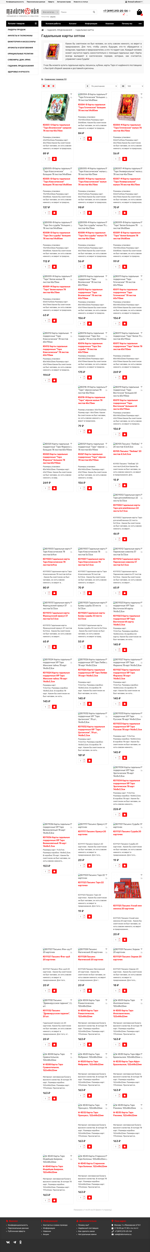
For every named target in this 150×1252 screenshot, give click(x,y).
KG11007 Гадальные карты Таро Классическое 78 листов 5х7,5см (91, 562)
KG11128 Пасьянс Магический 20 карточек (90, 958)
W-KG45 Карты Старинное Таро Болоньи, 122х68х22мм (92, 1165)
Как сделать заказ (86, 1231)
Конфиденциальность (15, 2)
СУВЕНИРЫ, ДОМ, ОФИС (19, 60)
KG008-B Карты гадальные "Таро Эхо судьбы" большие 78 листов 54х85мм (57, 235)
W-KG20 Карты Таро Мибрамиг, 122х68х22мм (90, 1063)
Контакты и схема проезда (55, 1225)
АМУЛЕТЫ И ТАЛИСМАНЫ (20, 36)
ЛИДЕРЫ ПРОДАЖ (16, 29)
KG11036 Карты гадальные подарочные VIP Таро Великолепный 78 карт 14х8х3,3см (56, 841)
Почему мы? (83, 1225)
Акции (46, 1234)
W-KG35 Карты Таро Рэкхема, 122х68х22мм (125, 1114)
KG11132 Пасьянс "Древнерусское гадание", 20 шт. (56, 1013)
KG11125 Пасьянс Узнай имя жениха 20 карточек (127, 907)
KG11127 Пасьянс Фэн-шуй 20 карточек (56, 958)
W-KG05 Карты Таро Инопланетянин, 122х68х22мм (123, 1013)
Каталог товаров (16, 23)
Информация (91, 23)
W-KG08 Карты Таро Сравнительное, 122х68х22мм (53, 1067)
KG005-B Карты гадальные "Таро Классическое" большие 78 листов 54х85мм (57, 182)
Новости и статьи (81, 2)
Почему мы (127, 23)
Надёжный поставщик (88, 1228)
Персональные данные (36, 2)
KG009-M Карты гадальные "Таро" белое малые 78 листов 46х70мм (56, 289)
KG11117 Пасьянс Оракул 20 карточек (92, 833)
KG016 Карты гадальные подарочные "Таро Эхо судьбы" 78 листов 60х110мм (90, 348)
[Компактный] (53, 86)
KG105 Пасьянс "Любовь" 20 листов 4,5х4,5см (127, 452)
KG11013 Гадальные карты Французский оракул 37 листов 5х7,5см (56, 616)
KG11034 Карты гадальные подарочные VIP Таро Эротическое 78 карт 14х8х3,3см (126, 785)
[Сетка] (43, 86)
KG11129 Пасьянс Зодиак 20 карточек (127, 958)
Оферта (51, 2)
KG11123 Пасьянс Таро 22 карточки (91, 884)
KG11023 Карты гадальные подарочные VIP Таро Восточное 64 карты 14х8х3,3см (126, 620)
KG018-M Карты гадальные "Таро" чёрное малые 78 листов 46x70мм (91, 400)
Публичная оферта (16, 1231)
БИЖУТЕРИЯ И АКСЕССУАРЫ (22, 42)
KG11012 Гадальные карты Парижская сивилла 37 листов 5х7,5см (126, 562)
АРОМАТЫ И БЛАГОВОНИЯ (20, 48)
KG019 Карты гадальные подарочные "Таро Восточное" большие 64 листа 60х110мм (125, 404)
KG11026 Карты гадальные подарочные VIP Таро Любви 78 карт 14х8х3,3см (92, 673)
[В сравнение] (71, 97)
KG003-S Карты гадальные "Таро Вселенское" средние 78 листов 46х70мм (57, 128)
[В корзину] (54, 159)
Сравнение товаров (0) (56, 79)
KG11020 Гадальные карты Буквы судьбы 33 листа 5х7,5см (91, 616)
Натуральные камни (87, 1234)
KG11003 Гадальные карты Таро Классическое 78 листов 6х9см (56, 562)
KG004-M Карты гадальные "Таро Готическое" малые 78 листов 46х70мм (127, 128)
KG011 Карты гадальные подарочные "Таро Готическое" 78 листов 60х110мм (125, 294)
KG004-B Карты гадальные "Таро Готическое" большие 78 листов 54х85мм (92, 107)
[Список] (48, 86)
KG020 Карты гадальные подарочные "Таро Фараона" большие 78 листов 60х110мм (55, 458)
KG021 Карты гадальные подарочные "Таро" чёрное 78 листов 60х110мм (92, 457)
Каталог (73, 23)
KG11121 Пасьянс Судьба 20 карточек (127, 833)
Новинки (109, 23)
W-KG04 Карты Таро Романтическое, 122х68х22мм (88, 1013)
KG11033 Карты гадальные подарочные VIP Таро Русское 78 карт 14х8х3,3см (127, 726)
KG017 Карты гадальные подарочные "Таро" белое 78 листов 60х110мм (127, 346)
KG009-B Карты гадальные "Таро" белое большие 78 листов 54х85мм (126, 235)
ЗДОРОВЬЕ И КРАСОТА (18, 72)
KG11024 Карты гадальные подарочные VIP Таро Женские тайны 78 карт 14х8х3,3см (56, 677)
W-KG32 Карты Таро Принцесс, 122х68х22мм (91, 1114)
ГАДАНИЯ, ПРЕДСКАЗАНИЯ (21, 66)
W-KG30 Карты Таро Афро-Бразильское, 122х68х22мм (127, 1063)
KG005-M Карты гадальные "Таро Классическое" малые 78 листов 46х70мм (92, 182)
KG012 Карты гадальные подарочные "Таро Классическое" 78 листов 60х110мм (56, 350)
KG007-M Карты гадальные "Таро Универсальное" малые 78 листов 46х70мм (126, 182)
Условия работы (53, 23)
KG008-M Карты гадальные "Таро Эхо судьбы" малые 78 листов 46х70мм (92, 235)
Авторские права (64, 2)
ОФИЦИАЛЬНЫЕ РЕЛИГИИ (20, 54)
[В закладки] (71, 94)
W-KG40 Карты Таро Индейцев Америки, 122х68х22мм (53, 1169)
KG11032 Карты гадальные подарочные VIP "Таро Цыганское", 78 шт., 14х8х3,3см (91, 731)
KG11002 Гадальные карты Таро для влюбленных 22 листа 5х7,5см (126, 508)
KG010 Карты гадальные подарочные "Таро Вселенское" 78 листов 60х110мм (90, 294)
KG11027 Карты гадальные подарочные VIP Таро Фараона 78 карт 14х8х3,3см (126, 674)
